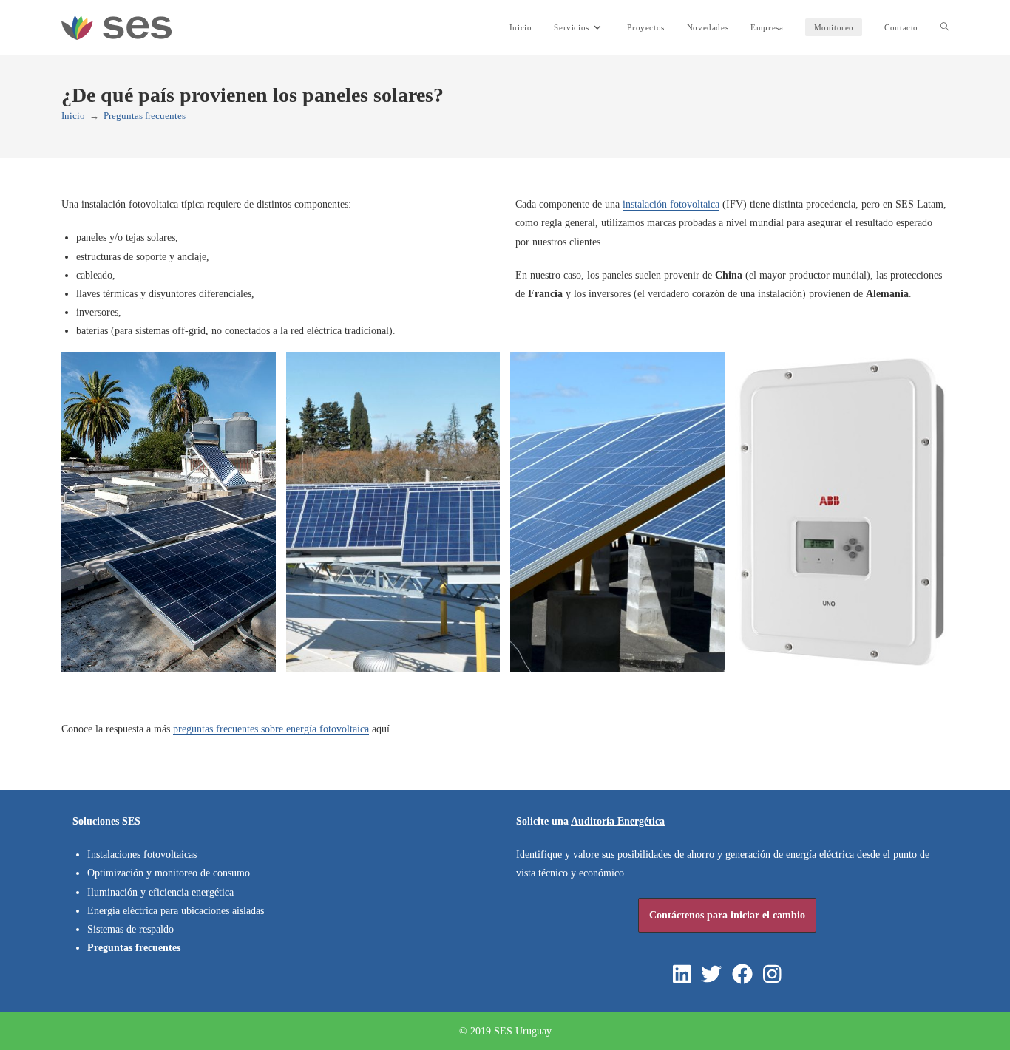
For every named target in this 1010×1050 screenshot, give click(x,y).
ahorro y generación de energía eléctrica (770, 854)
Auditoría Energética (618, 821)
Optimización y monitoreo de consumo (168, 873)
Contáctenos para (727, 915)
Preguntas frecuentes (145, 115)
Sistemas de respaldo (130, 929)
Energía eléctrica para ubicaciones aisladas (175, 910)
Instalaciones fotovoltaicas (142, 854)
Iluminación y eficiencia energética (160, 892)
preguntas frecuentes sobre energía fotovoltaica (271, 728)
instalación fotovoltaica (671, 204)
